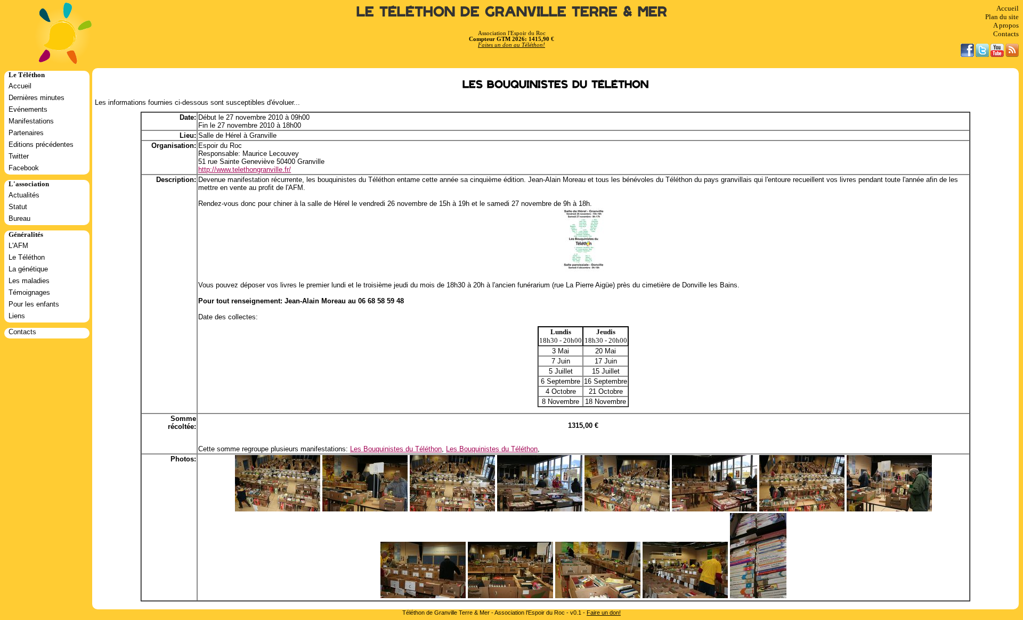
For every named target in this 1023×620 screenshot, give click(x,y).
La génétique (28, 269)
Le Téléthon (27, 257)
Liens (17, 316)
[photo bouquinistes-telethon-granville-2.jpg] (510, 596)
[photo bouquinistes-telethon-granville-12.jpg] (889, 509)
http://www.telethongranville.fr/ (244, 169)
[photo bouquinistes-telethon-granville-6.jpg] (802, 509)
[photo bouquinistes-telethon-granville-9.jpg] (452, 509)
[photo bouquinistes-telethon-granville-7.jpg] (277, 509)
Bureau (19, 218)
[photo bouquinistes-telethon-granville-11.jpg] (539, 509)
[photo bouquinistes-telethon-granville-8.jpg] (627, 509)
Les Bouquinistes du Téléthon (396, 449)
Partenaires (26, 133)
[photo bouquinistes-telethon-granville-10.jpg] (365, 509)
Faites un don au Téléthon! (511, 45)
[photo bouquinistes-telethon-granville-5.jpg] (423, 596)
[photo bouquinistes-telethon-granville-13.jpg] (758, 596)
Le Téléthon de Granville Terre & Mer (511, 12)
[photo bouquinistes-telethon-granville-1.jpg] (714, 509)
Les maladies (29, 281)
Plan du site (1002, 17)
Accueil (1007, 8)
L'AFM (18, 246)
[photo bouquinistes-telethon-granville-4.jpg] (685, 596)
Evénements (28, 109)
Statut (18, 207)
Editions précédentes (41, 144)
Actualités (24, 195)
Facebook (24, 168)
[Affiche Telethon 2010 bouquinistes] (583, 269)
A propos (1006, 25)
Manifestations (31, 121)
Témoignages (29, 292)
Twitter (19, 156)
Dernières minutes (36, 98)
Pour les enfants (34, 304)
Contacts (1006, 34)
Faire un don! (604, 612)
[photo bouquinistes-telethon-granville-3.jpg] (597, 596)
